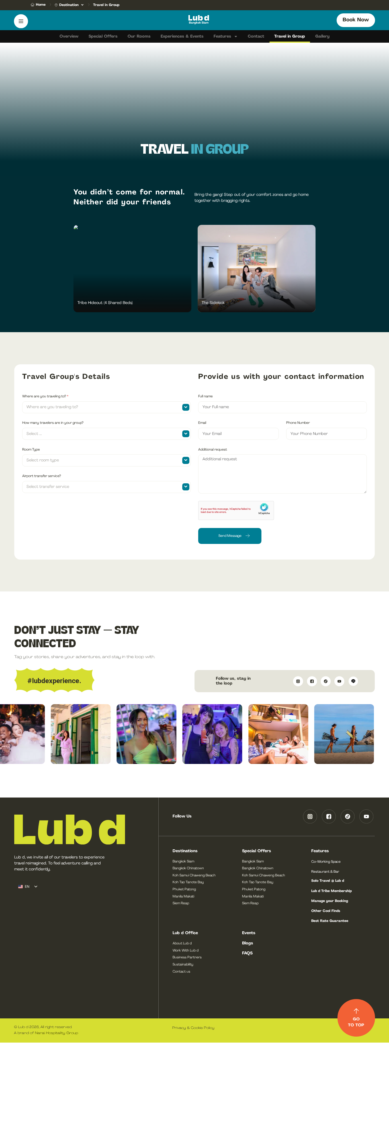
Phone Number (298, 423)
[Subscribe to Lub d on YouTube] (339, 681)
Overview (69, 36)
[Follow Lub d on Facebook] (311, 681)
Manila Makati (183, 896)
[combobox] (106, 407)
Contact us (181, 971)
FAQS (247, 953)
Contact (256, 36)
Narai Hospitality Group (57, 1033)
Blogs (247, 943)
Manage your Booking (329, 901)
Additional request (212, 449)
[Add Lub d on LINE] (352, 681)
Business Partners (187, 957)
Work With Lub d (185, 950)
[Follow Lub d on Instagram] (297, 681)
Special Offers (103, 36)
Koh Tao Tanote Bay (188, 882)
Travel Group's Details (66, 377)
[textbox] (101, 407)
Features (222, 36)
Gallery (322, 36)
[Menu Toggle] (21, 21)
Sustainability (183, 964)
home (41, 5)
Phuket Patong (184, 889)
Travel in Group (289, 36)
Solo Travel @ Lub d (327, 881)
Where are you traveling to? (45, 396)
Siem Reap (181, 903)
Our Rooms (139, 36)
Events (248, 933)
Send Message (229, 536)
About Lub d (182, 943)
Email (202, 423)
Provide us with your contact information (281, 377)
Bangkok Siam (183, 861)
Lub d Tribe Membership (331, 891)
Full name (205, 396)
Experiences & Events (182, 36)
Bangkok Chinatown (188, 868)
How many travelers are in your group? (52, 423)
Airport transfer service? (41, 476)
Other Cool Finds (325, 911)
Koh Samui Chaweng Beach (194, 875)
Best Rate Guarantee (329, 921)
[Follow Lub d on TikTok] (325, 681)
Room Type (31, 449)
